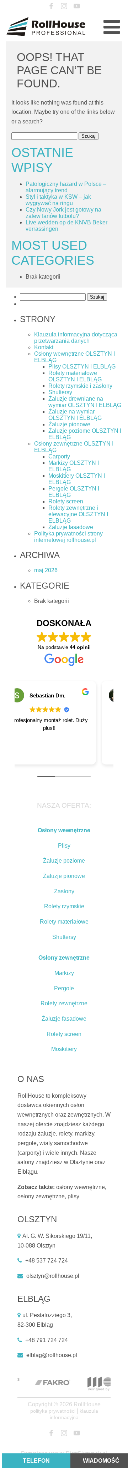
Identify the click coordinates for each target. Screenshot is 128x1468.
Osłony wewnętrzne (64, 830)
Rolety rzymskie (64, 906)
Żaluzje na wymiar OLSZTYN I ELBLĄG (75, 414)
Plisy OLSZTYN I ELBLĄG (82, 367)
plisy (73, 1196)
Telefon (36, 1461)
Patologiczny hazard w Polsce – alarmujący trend (66, 187)
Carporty (59, 456)
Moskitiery (64, 1049)
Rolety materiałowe (64, 922)
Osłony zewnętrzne (64, 958)
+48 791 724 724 (46, 1340)
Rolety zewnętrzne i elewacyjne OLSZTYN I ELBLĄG (78, 514)
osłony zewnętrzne (41, 1196)
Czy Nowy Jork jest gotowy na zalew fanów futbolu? (63, 213)
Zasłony (64, 891)
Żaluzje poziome (64, 861)
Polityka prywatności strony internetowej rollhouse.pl (68, 536)
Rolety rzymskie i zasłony (80, 386)
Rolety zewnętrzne (64, 1003)
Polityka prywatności (52, 1411)
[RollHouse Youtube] (77, 6)
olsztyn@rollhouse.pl (52, 1276)
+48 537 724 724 (46, 1261)
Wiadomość (101, 1461)
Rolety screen (65, 501)
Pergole (64, 988)
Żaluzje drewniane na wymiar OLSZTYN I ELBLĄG (84, 402)
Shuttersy (60, 392)
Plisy (64, 846)
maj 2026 (46, 570)
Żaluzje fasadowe (70, 527)
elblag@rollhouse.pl (51, 1355)
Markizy (64, 973)
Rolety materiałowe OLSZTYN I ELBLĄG (75, 376)
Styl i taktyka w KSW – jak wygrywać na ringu (58, 200)
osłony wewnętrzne (80, 1187)
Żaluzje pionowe (69, 424)
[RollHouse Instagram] (64, 6)
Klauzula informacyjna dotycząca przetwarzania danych (75, 337)
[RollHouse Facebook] (51, 6)
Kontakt (43, 347)
